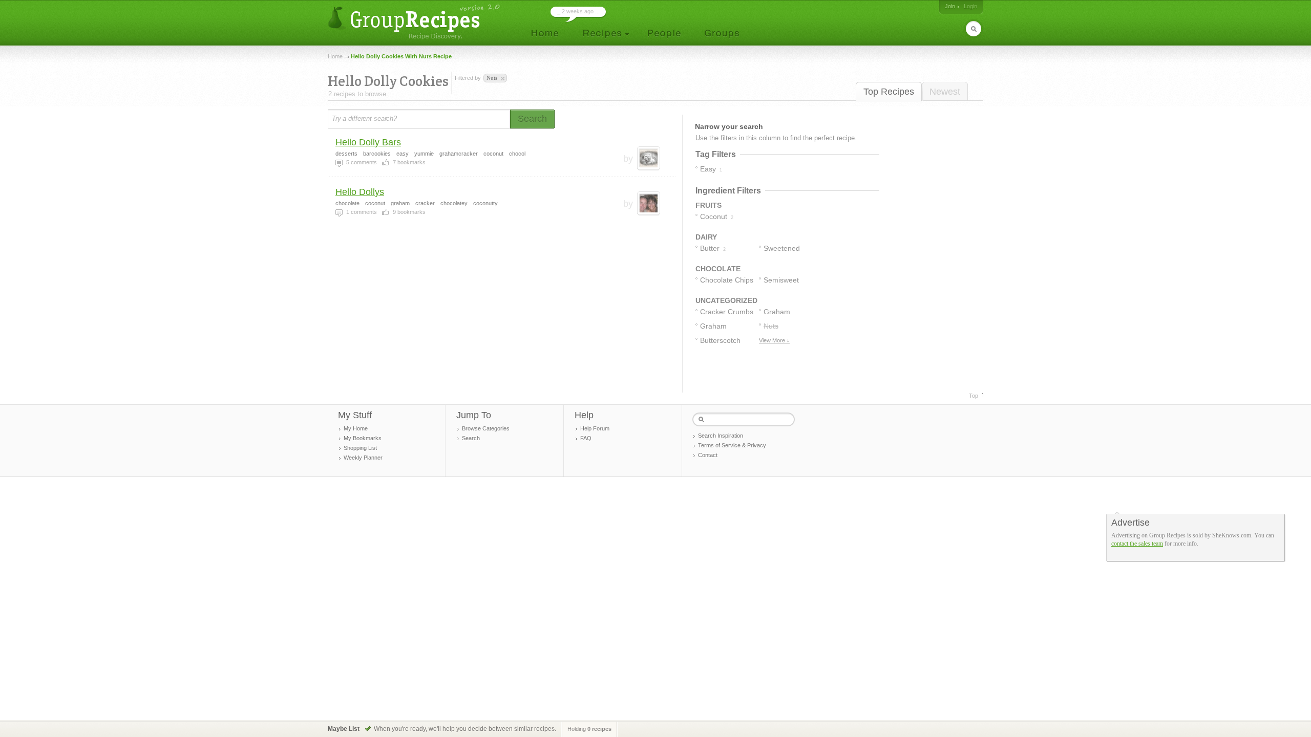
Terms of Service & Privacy (732, 445)
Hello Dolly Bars (368, 142)
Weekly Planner (363, 457)
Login (970, 6)
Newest (944, 91)
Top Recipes (888, 91)
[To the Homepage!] (415, 22)
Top (973, 396)
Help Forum (594, 428)
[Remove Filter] (501, 78)
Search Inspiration (720, 435)
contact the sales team (1137, 543)
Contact (707, 455)
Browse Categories (486, 428)
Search (471, 438)
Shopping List (360, 448)
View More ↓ (774, 340)
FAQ (585, 438)
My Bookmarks (363, 438)
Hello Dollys (359, 192)
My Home (356, 428)
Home (335, 56)
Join (950, 6)
